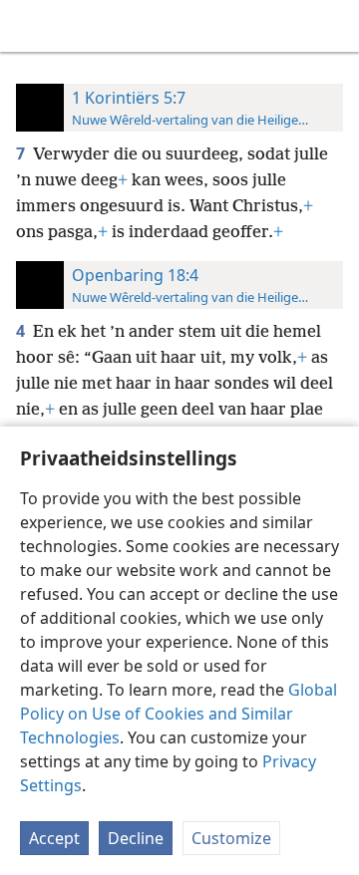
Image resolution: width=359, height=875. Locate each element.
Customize (231, 838)
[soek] (334, 26)
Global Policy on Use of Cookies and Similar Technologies (178, 713)
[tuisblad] (30, 26)
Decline (136, 838)
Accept (54, 838)
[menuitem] (30, 26)
